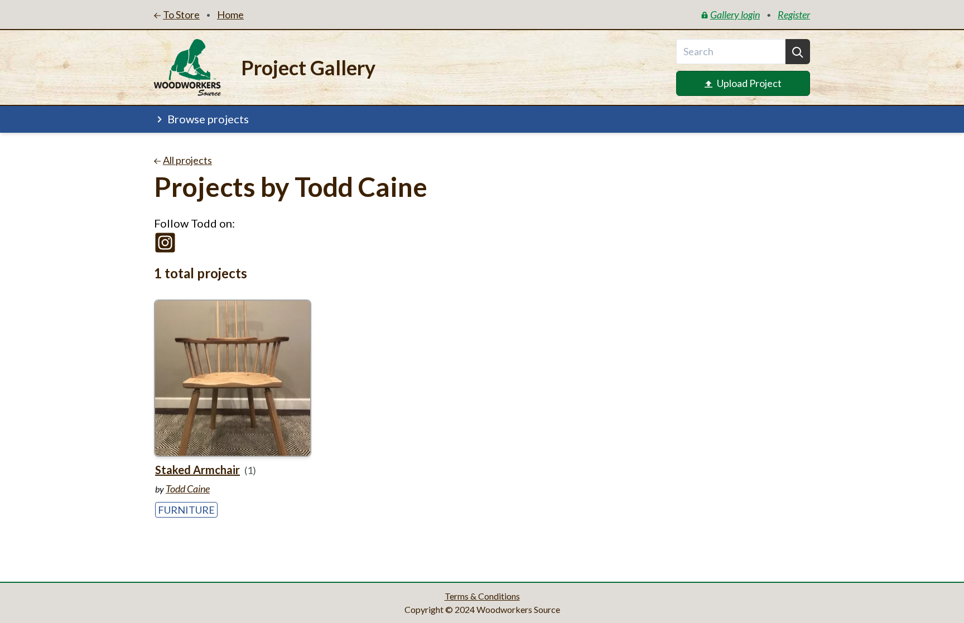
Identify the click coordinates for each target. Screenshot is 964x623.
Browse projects (208, 118)
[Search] (797, 51)
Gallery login (735, 14)
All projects (187, 160)
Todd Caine (188, 488)
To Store (181, 14)
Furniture (186, 510)
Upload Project (749, 83)
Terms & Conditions (482, 596)
